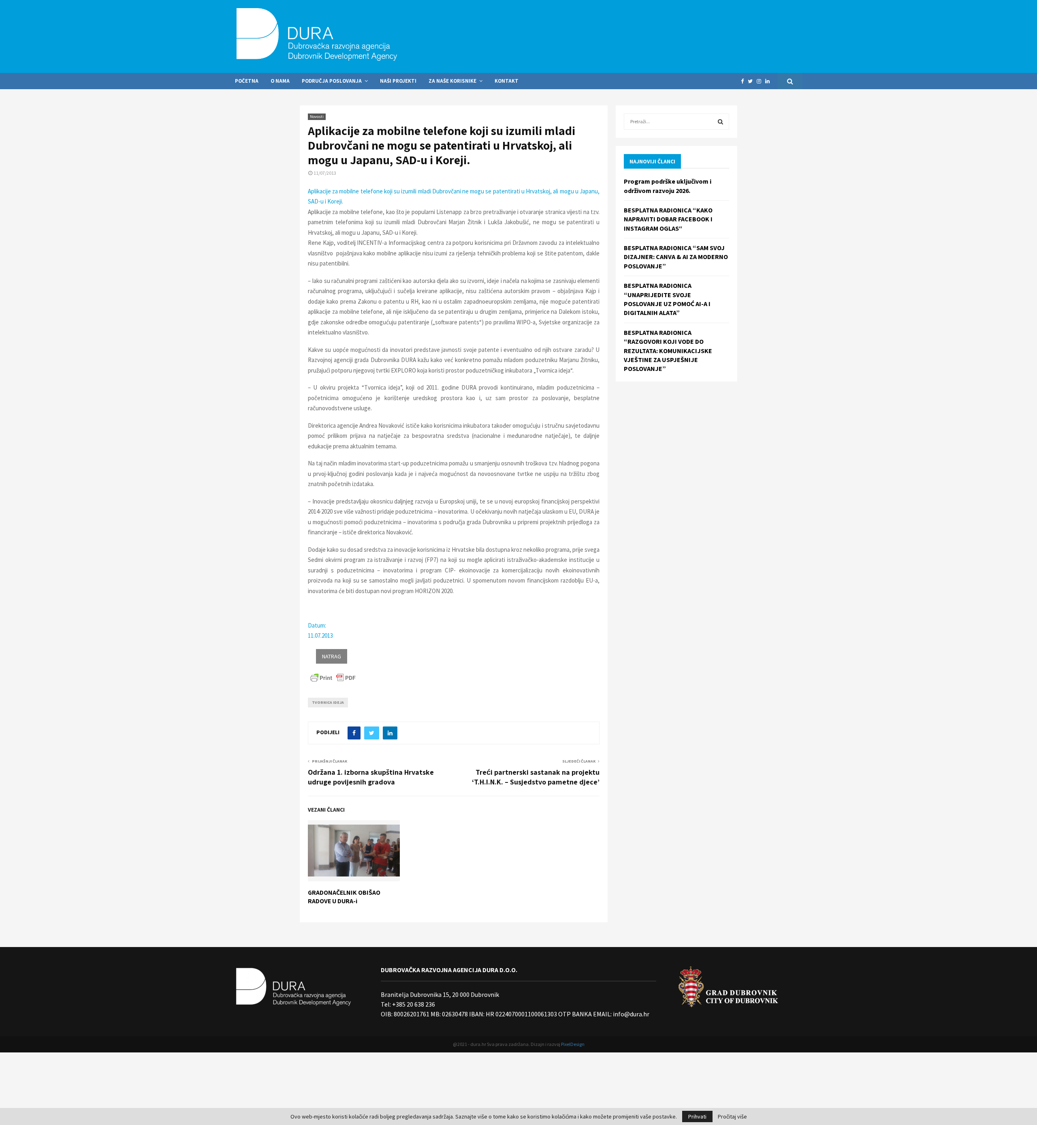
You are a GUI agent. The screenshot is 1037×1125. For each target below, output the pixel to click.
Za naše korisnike (452, 80)
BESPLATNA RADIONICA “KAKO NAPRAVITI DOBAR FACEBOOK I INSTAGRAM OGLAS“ (668, 219)
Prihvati (697, 1116)
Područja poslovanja (332, 80)
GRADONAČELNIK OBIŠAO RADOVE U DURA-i (344, 896)
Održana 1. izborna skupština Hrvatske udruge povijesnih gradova (371, 776)
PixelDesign (573, 1044)
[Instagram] (761, 81)
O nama (280, 80)
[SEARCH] (720, 122)
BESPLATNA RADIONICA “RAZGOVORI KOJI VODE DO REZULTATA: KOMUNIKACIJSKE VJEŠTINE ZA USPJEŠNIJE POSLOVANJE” (668, 350)
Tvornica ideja (328, 702)
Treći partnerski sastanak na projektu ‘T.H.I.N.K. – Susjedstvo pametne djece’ (536, 776)
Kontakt (506, 80)
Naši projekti (398, 80)
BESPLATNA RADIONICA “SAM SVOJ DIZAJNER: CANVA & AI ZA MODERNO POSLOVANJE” (676, 257)
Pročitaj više (732, 1116)
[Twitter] (752, 81)
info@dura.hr (630, 1014)
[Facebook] (744, 81)
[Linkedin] (769, 81)
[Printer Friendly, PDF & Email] (333, 677)
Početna (246, 80)
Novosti (317, 116)
